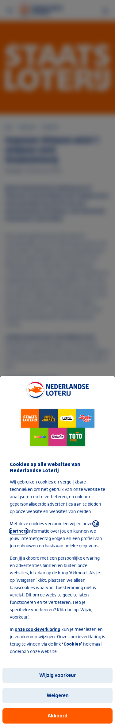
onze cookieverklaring (37, 629)
